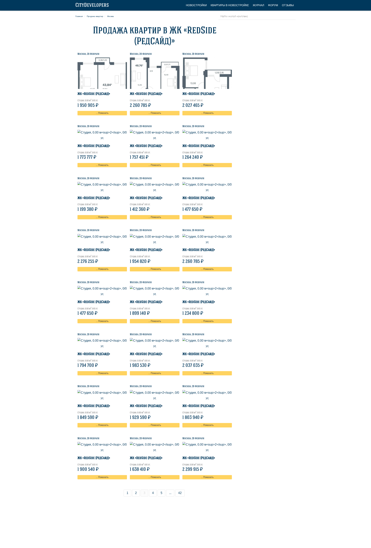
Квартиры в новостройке (230, 5)
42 (180, 493)
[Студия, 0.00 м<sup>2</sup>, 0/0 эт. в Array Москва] (102, 73)
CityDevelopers (92, 5)
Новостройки (196, 5)
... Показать (102, 113)
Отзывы (288, 5)
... (170, 493)
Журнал (258, 5)
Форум (273, 5)
